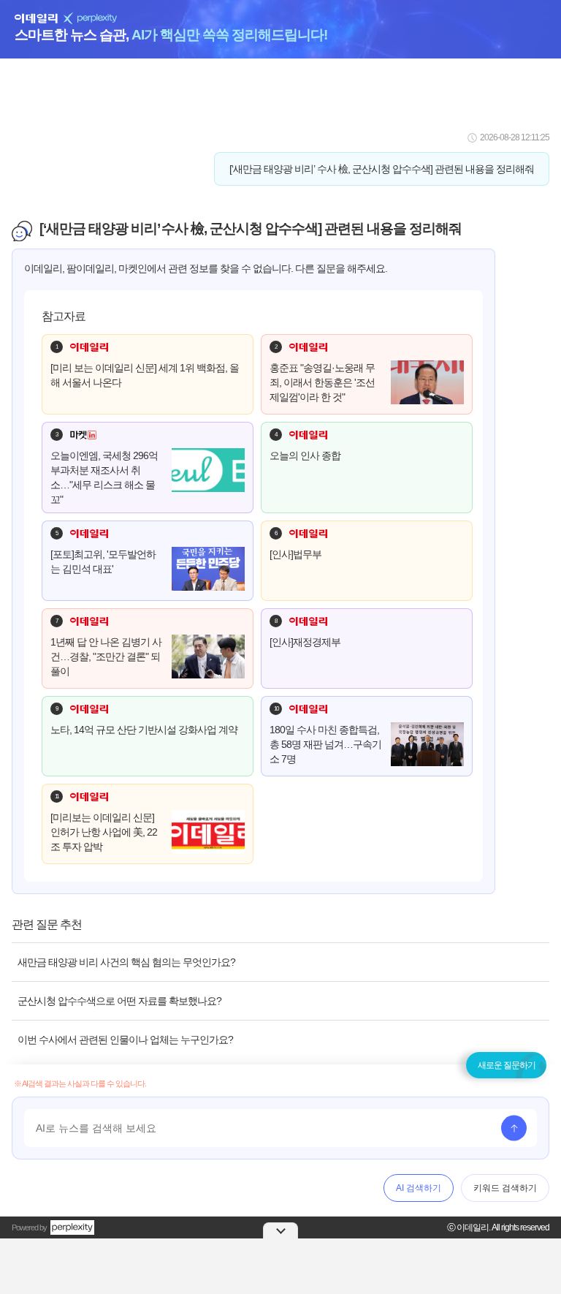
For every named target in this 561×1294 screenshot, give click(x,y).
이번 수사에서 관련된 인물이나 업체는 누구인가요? (125, 1039)
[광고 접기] (280, 1230)
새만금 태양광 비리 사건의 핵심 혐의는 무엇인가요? (126, 962)
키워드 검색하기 (505, 1188)
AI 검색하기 (418, 1188)
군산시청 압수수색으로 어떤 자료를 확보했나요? (119, 1001)
